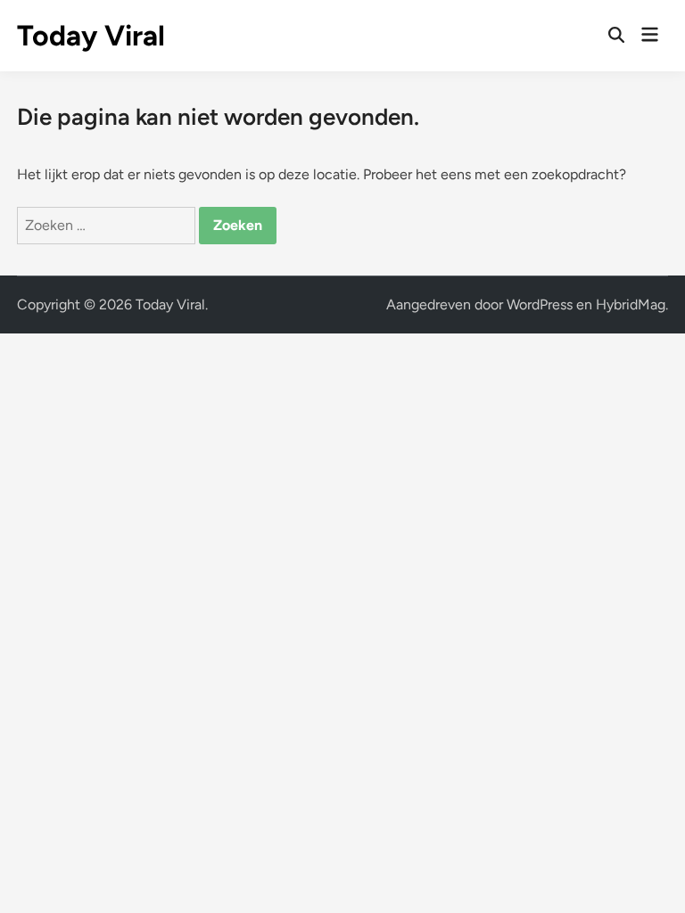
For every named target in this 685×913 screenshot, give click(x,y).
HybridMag (630, 304)
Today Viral (91, 36)
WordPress (540, 304)
